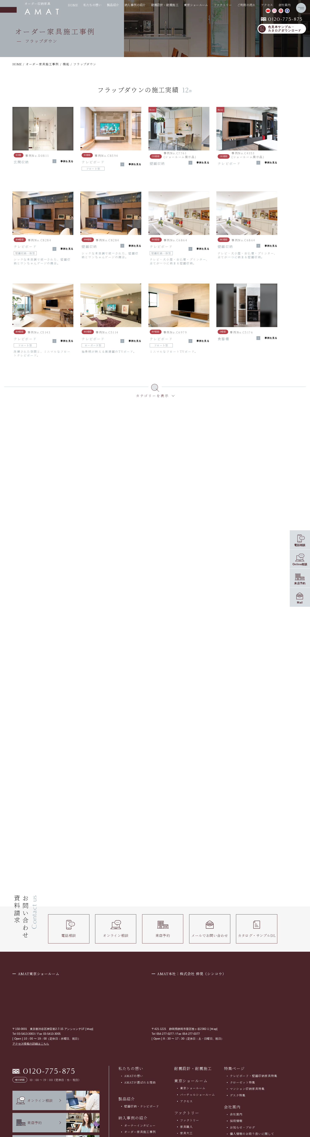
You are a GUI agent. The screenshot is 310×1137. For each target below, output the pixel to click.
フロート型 (93, 168)
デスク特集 (237, 1095)
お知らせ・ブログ (242, 1127)
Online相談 (299, 564)
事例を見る (67, 161)
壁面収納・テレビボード (141, 1106)
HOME (73, 5)
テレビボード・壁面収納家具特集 (254, 1076)
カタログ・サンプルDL (257, 935)
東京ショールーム (191, 1080)
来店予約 (162, 935)
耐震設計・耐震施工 (165, 5)
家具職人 (186, 1127)
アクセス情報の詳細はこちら (30, 1043)
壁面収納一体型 (25, 253)
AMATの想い (133, 1076)
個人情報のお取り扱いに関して (252, 1134)
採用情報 (236, 1121)
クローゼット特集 (242, 1082)
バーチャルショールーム (197, 1094)
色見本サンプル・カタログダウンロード (284, 28)
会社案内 (236, 1114)
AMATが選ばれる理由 (140, 1082)
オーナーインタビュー (140, 1125)
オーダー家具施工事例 (140, 1132)
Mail (300, 602)
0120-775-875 (282, 19)
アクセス (267, 5)
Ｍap (89, 1029)
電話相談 (68, 935)
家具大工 (186, 1133)
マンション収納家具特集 (247, 1088)
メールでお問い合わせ (209, 935)
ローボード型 (93, 345)
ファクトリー (189, 1120)
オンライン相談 (115, 935)
